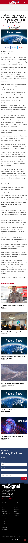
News (11, 8)
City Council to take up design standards (12, 332)
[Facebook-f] (10, 539)
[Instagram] (15, 539)
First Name (3, 462)
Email (2, 472)
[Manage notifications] (25, 540)
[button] (3, 2)
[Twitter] (12, 539)
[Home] (1, 8)
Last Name (3, 467)
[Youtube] (17, 539)
